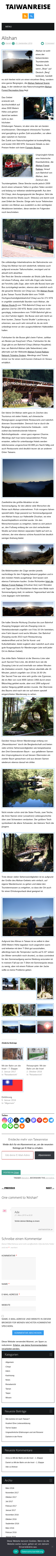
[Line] (10, 1126)
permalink (49, 1177)
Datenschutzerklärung (32, 1551)
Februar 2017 (11, 1506)
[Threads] (16, 1120)
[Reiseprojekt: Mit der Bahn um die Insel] (37, 1054)
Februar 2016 (11, 1532)
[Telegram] (51, 1120)
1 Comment (49, 43)
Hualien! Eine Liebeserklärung (18, 1423)
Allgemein (10, 1362)
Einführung (7, 1097)
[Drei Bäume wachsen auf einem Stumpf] (45, 989)
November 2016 (12, 1515)
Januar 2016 (11, 1537)
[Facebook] (10, 1120)
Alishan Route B (9, 305)
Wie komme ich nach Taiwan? (18, 1419)
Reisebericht (11, 1384)
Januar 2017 (11, 1510)
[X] (27, 1120)
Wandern (25, 1177)
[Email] (16, 1126)
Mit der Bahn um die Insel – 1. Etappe (28, 1458)
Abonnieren (44, 1155)
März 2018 (10, 1488)
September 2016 (12, 1524)
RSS (25, 16)
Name (6, 1284)
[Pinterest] (39, 1120)
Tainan (8, 1389)
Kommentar (9, 1255)
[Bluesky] (22, 1120)
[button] (10, 984)
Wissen (8, 1398)
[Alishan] (27, 984)
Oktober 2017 (11, 1497)
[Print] (22, 1126)
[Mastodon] (33, 1120)
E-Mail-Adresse (11, 1294)
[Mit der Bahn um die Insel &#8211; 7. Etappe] (12, 1054)
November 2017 (12, 1493)
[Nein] (52, 1546)
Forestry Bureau (33, 147)
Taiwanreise (28, 6)
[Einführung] (12, 1085)
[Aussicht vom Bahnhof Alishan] (10, 984)
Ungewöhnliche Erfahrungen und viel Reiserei (24, 1432)
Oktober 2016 (11, 1519)
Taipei (8, 1393)
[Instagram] (4, 1120)
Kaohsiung (10, 1376)
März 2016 (10, 1528)
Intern (8, 1371)
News (8, 1380)
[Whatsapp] (4, 1126)
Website (6, 1304)
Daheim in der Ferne (14, 1437)
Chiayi (16, 1172)
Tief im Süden (11, 1428)
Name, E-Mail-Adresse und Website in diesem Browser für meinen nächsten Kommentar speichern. (26, 1322)
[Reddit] (45, 1120)
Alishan (14, 1467)
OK (15, 1551)
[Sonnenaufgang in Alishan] (28, 554)
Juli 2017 (9, 1501)
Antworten (44, 1229)
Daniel (8, 43)
